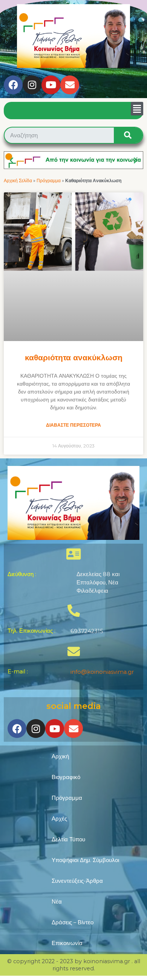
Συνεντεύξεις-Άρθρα (77, 881)
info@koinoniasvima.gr (102, 672)
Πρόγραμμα (49, 180)
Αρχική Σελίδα (18, 180)
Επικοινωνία (67, 943)
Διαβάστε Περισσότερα (73, 425)
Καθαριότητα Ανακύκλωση (73, 357)
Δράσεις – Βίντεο (72, 922)
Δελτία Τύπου (68, 839)
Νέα (57, 901)
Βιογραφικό (66, 777)
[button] (137, 108)
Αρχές (59, 818)
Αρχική (60, 756)
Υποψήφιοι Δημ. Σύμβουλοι (85, 860)
